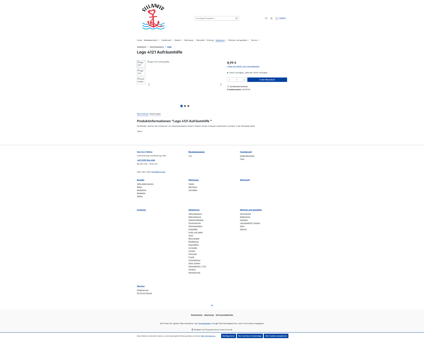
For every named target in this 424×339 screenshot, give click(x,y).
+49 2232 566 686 (146, 160)
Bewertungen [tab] (155, 114)
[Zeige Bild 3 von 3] (188, 106)
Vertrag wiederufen (224, 315)
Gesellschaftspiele (195, 220)
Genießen (244, 220)
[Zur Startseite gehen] (153, 17)
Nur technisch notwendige (249, 336)
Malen (139, 187)
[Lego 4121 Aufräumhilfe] (185, 84)
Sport (190, 235)
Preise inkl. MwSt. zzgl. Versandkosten (243, 66)
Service (141, 286)
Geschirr (243, 229)
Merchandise (193, 238)
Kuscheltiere (193, 245)
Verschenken (245, 214)
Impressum (209, 315)
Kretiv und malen (195, 232)
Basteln (140, 180)
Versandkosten (205, 323)
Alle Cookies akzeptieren (276, 336)
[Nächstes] (221, 84)
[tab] (143, 114)
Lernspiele (192, 248)
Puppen (191, 251)
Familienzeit (246, 152)
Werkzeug (193, 180)
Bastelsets (141, 193)
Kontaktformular (158, 172)
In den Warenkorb (267, 80)
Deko (242, 226)
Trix (190, 156)
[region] (180, 84)
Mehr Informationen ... (208, 336)
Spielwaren (194, 210)
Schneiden (192, 190)
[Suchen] (236, 18)
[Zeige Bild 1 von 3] (181, 106)
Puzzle (191, 257)
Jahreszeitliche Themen (250, 223)
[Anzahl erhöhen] (244, 79)
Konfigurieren (229, 336)
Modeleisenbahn (196, 152)
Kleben (140, 196)
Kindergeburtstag (247, 156)
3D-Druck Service (144, 293)
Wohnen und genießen (251, 210)
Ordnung (141, 210)
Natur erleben (194, 263)
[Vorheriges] (149, 84)
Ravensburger (194, 272)
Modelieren (141, 190)
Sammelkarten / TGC (197, 266)
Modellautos (193, 242)
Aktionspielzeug (195, 214)
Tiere (242, 159)
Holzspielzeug (194, 260)
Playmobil (192, 254)
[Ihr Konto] (271, 18)
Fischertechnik (194, 223)
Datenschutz (197, 315)
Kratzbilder (193, 229)
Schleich (192, 269)
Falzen (191, 184)
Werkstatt (245, 180)
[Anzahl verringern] (229, 79)
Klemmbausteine (195, 226)
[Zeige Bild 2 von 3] (185, 106)
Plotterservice (143, 290)
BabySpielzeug (194, 217)
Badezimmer (245, 217)
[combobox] (214, 18)
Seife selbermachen (145, 184)
